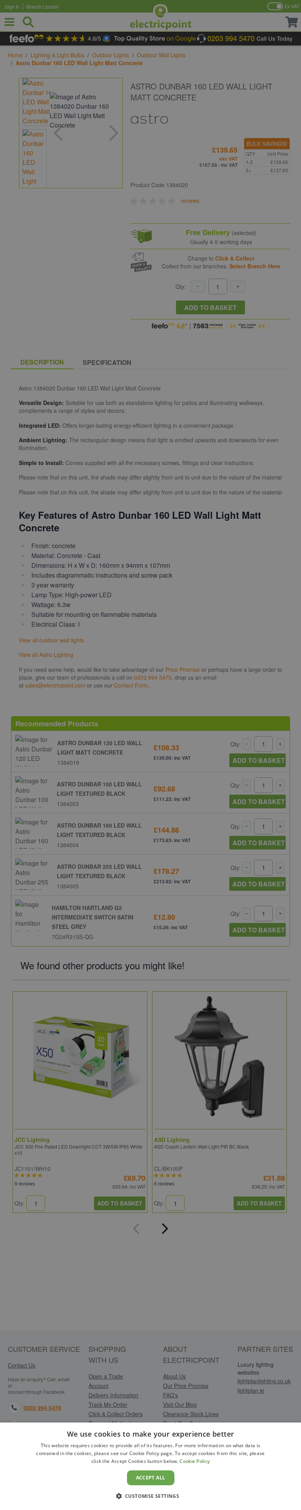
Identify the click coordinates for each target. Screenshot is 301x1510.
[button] (151, 1496)
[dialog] (150, 1466)
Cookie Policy (195, 1461)
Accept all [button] (150, 1477)
